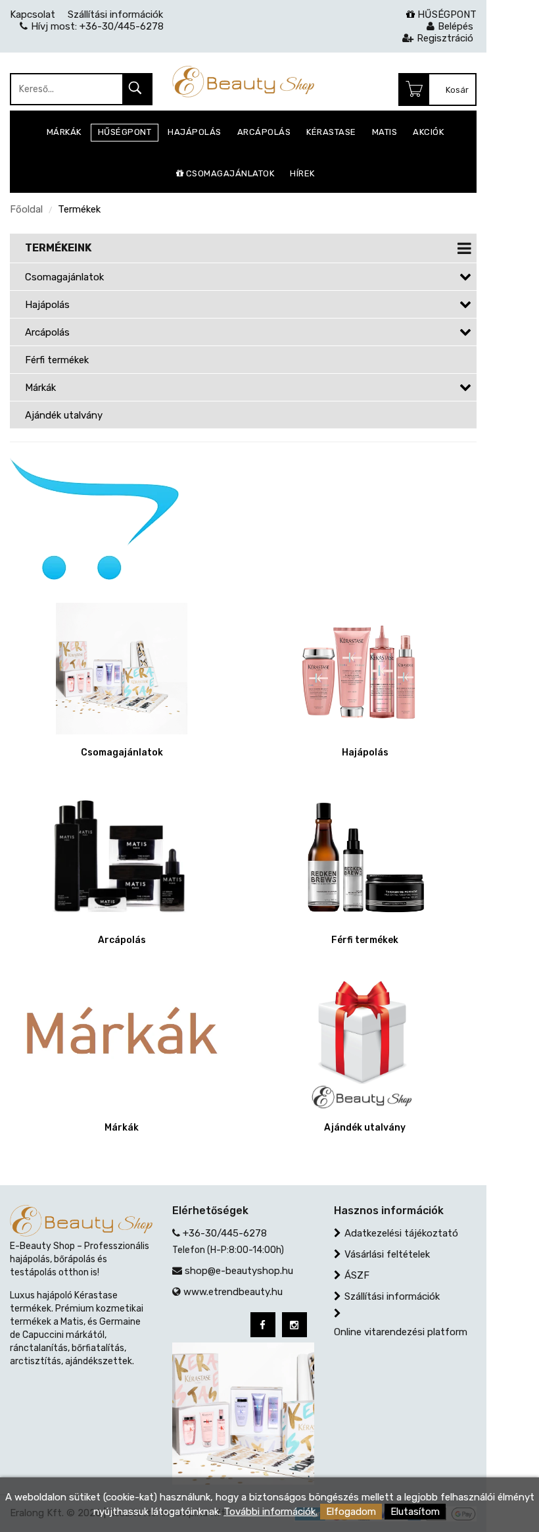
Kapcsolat (32, 14)
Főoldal (26, 209)
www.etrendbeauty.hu (233, 1292)
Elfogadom (351, 1512)
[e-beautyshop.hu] (243, 81)
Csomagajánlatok (64, 277)
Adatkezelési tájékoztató (401, 1233)
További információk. (270, 1512)
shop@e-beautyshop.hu (239, 1271)
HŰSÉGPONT (446, 14)
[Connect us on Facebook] (262, 1324)
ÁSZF (356, 1275)
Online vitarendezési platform (400, 1332)
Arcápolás (47, 332)
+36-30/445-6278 (225, 1233)
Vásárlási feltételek (387, 1254)
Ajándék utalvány (64, 415)
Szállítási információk (392, 1296)
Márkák (40, 388)
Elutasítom (415, 1512)
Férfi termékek (57, 360)
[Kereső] (136, 89)
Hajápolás (47, 305)
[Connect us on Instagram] (294, 1324)
